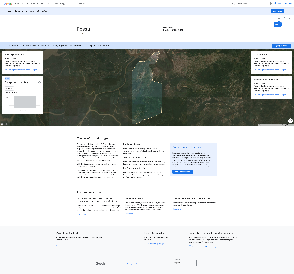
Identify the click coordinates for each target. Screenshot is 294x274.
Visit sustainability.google (154, 244)
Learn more (81, 214)
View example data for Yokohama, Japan (21, 70)
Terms (291, 125)
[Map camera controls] (290, 120)
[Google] (101, 263)
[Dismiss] (280, 24)
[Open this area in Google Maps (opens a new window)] (4, 124)
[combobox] (251, 4)
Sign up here (61, 246)
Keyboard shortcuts (264, 125)
